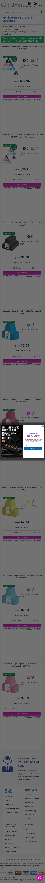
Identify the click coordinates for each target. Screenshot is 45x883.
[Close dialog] (42, 426)
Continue (33, 448)
